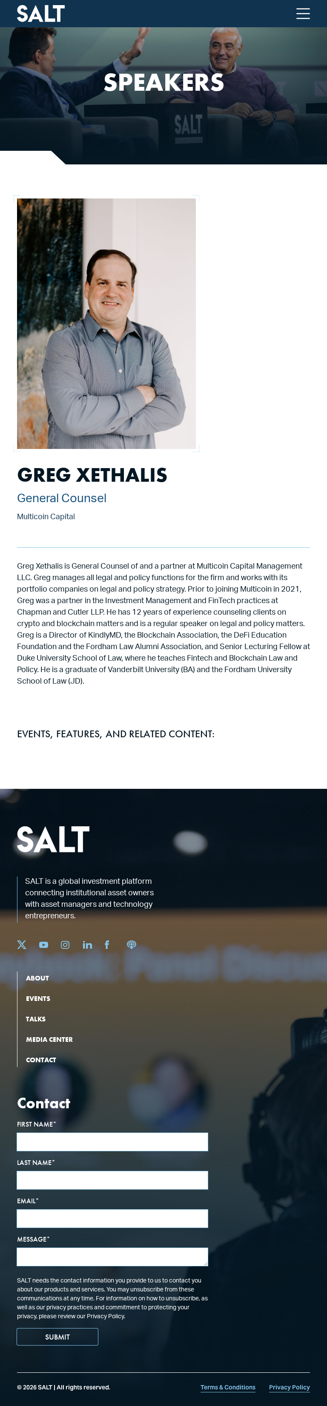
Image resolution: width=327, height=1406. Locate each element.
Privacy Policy (289, 1387)
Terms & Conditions (228, 1387)
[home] (41, 14)
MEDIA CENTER (49, 1039)
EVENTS (38, 998)
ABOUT (37, 978)
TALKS (36, 1019)
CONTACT (41, 1059)
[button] (303, 13)
